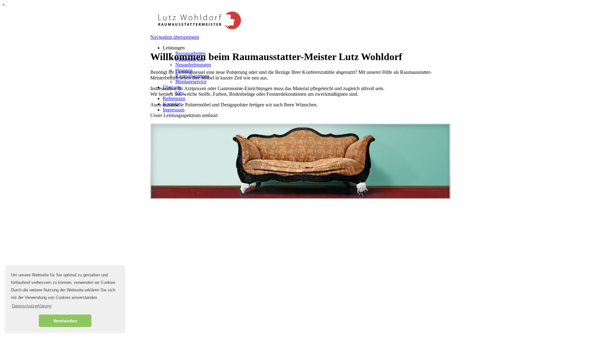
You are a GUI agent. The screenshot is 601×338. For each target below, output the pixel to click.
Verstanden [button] (65, 320)
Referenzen (174, 98)
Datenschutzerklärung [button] (31, 306)
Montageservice (191, 81)
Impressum (173, 109)
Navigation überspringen (174, 37)
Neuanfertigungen (193, 64)
